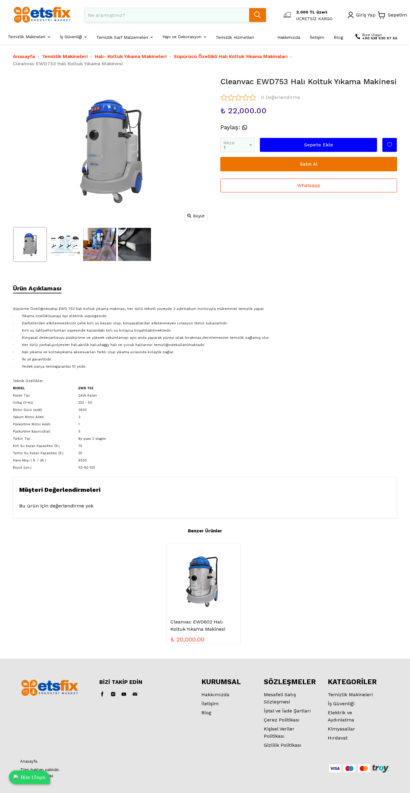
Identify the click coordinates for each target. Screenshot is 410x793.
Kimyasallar (341, 729)
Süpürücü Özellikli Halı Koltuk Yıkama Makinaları (231, 56)
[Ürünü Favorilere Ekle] (389, 145)
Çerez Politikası (282, 720)
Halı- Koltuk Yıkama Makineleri (131, 56)
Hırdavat (338, 738)
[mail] (135, 694)
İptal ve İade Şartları (287, 711)
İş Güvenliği (341, 703)
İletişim (210, 703)
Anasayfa (24, 56)
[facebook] (102, 694)
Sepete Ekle (318, 145)
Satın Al (309, 164)
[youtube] (124, 694)
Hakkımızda (215, 694)
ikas (49, 775)
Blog (206, 712)
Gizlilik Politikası (282, 745)
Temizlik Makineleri (65, 56)
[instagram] (113, 694)
